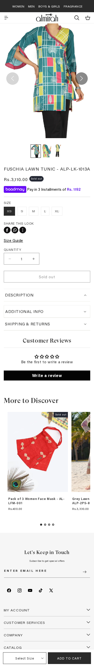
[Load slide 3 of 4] (49, 525)
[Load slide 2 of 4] (45, 525)
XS (11, 212)
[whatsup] (15, 230)
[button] (6, 17)
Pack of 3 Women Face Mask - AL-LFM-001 (36, 501)
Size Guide (13, 240)
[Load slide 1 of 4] (41, 525)
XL (58, 212)
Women (18, 6)
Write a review (47, 375)
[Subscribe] (84, 572)
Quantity (12, 249)
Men (31, 6)
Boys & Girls (49, 6)
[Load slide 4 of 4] (53, 525)
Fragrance (73, 6)
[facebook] (7, 230)
